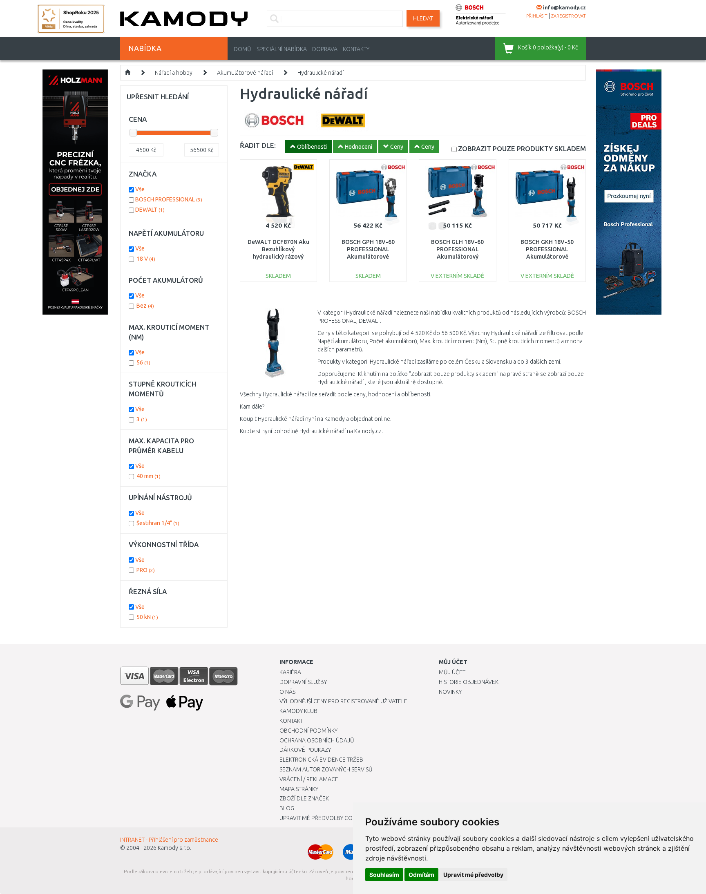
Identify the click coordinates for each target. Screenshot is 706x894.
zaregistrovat (568, 15)
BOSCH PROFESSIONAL (168, 199)
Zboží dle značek (304, 798)
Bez (145, 305)
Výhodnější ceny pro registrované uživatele (343, 701)
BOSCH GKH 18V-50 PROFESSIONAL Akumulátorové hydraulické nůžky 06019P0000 (547, 257)
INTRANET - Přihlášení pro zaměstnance (169, 839)
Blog (286, 808)
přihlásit (536, 15)
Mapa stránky (298, 789)
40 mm (148, 476)
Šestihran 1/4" (157, 523)
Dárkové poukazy (305, 749)
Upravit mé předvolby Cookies (323, 818)
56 (143, 362)
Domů (242, 49)
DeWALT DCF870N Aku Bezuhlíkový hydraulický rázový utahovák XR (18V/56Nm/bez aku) (278, 257)
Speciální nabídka (282, 49)
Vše (140, 189)
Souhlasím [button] (384, 874)
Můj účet (452, 672)
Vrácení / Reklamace (308, 779)
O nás (287, 691)
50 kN (147, 617)
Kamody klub (298, 711)
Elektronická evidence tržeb (321, 759)
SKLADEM (522, 148)
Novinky (450, 691)
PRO (145, 570)
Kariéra (290, 672)
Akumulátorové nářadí (245, 72)
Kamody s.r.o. (174, 848)
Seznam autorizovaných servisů (326, 769)
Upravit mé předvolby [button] (473, 874)
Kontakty (356, 49)
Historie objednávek (468, 682)
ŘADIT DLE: (258, 145)
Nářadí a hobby (173, 72)
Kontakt (291, 720)
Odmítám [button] (421, 874)
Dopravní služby (303, 682)
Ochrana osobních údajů (316, 740)
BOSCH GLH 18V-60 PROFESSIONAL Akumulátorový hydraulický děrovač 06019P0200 (457, 257)
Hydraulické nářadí (320, 72)
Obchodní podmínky (308, 730)
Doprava (324, 49)
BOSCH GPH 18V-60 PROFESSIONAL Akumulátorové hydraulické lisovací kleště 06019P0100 (368, 257)
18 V (145, 258)
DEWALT (150, 209)
